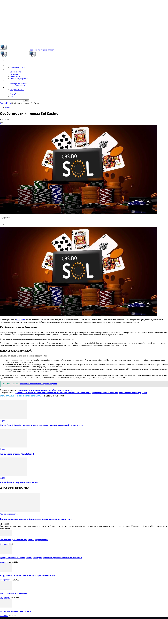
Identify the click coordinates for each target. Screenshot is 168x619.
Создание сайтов (17, 90)
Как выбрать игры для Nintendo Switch (19, 482)
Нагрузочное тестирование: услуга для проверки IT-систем (27, 575)
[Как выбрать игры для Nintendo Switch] (13, 475)
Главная (8, 61)
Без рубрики (15, 94)
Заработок (10, 87)
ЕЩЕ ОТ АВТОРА (54, 395)
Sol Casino (20, 320)
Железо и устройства (18, 83)
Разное (8, 92)
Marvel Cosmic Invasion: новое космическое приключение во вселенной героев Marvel (41, 425)
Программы (15, 76)
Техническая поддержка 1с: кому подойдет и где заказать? (44, 390)
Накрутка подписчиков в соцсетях (16, 611)
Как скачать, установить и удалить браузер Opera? (24, 539)
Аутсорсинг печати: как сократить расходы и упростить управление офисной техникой (41, 557)
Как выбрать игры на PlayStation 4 (17, 454)
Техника (8, 81)
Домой (3, 103)
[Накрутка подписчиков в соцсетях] (6, 607)
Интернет (14, 74)
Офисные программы (19, 78)
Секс (12, 96)
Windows (9, 70)
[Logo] (14, 56)
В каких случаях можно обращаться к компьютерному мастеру (36, 518)
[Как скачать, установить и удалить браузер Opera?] (6, 535)
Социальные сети (17, 67)
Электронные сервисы (15, 65)
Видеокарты (20, 85)
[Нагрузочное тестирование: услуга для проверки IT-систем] (6, 571)
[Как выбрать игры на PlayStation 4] (13, 447)
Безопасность (15, 72)
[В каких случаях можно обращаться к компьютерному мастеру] (20, 512)
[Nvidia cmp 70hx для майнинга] (6, 589)
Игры (7, 63)
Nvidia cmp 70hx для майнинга (13, 593)
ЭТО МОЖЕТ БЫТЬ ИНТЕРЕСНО (20, 395)
